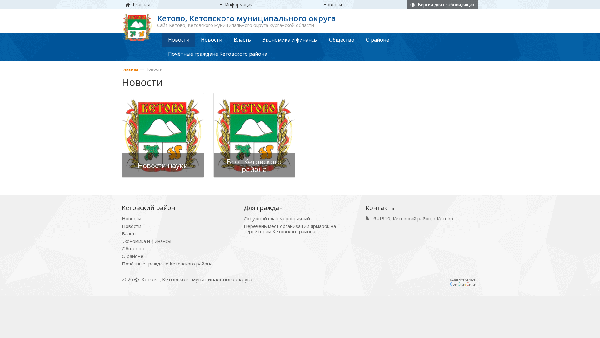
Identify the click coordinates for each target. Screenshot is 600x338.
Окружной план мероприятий (277, 218)
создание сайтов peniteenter (463, 281)
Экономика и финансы (146, 241)
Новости (154, 69)
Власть (130, 233)
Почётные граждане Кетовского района (167, 263)
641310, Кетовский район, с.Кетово (413, 218)
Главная (130, 69)
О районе (132, 256)
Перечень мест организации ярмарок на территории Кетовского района (290, 228)
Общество (134, 248)
